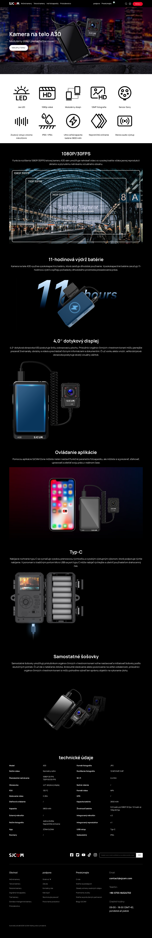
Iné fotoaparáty (53, 3)
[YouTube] (83, 855)
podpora (96, 3)
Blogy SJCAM (81, 901)
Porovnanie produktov (51, 901)
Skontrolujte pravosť (50, 897)
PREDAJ (137, 4)
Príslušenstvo (65, 3)
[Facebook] (72, 855)
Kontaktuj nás (48, 888)
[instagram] (95, 855)
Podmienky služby (83, 893)
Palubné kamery (15, 888)
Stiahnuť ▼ (47, 879)
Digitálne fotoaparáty (17, 893)
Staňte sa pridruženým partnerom (89, 897)
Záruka (45, 884)
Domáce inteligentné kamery (20, 901)
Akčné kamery (26, 3)
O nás (78, 879)
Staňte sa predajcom (84, 884)
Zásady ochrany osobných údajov (89, 888)
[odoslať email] (139, 855)
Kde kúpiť (46, 893)
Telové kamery (39, 3)
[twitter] (77, 855)
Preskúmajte (106, 3)
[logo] (14, 3)
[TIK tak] (89, 855)
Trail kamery (13, 897)
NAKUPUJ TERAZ (18, 47)
